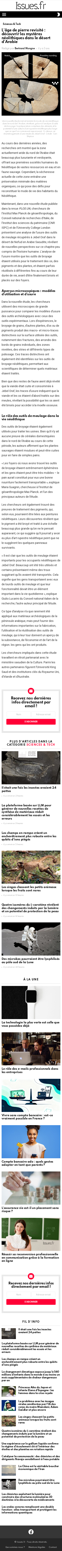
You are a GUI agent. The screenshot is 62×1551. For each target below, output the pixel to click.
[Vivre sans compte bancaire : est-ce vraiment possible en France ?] (31, 1095)
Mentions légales (36, 1547)
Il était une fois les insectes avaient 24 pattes (34, 1331)
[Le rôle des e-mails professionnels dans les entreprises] (31, 1048)
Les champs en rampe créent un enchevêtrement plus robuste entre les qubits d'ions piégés (29, 836)
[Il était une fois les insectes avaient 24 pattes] (31, 767)
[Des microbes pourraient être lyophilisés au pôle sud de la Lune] (31, 939)
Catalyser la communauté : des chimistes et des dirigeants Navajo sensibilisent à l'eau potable (31, 1458)
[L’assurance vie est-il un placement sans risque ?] (31, 1188)
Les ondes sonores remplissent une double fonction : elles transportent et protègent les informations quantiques (29, 1510)
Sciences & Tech (41, 744)
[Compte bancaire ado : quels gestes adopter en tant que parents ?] (31, 1141)
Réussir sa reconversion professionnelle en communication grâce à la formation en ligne (30, 1257)
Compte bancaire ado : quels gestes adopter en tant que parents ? (27, 1163)
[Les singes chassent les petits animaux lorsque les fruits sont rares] (31, 867)
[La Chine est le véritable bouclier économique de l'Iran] (9, 1470)
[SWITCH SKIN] (58, 14)
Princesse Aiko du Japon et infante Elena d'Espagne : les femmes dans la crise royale (36, 1390)
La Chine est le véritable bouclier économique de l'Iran (38, 1468)
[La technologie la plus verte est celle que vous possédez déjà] (31, 1002)
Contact (53, 1547)
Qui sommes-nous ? (15, 1547)
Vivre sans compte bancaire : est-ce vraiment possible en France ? (27, 1117)
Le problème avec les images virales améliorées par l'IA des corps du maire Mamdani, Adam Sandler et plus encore (38, 1405)
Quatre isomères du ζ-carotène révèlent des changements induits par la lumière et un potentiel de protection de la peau (30, 908)
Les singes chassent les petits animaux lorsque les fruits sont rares (29, 889)
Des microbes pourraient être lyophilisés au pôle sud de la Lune (31, 960)
